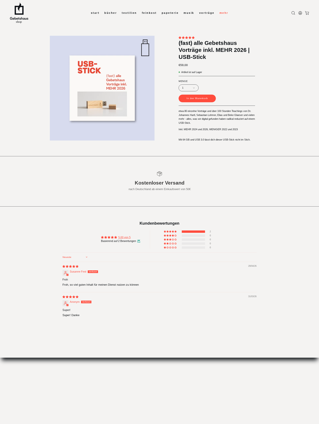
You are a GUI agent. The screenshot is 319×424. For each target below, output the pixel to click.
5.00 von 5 (124, 237)
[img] (70, 266)
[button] (293, 12)
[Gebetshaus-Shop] (19, 12)
